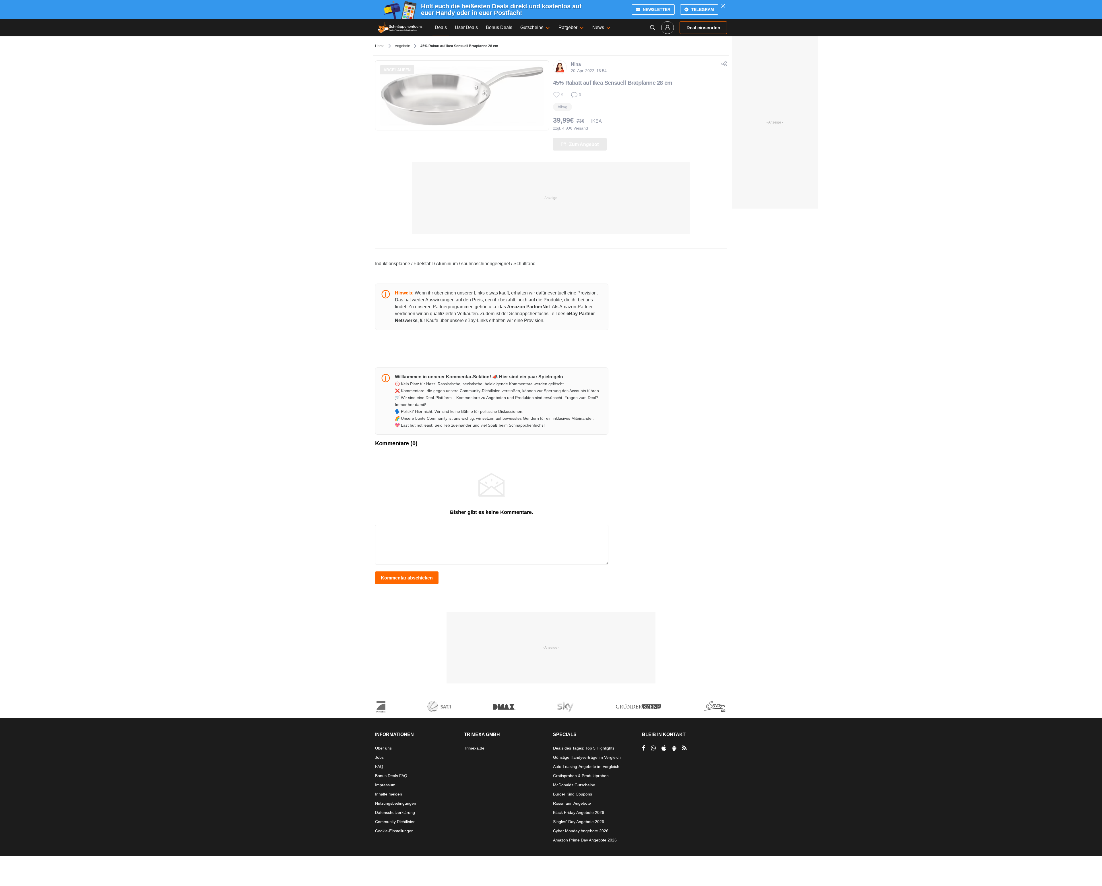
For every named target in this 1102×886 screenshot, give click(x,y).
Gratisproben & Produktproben (581, 775)
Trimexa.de (474, 748)
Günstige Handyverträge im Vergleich (587, 757)
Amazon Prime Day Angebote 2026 (585, 840)
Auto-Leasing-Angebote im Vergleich (586, 766)
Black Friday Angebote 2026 (578, 812)
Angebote (402, 46)
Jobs (379, 757)
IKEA (596, 121)
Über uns (383, 748)
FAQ (379, 766)
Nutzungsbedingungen (395, 803)
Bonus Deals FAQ (391, 775)
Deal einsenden (703, 27)
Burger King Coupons (572, 794)
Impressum (385, 785)
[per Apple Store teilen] (663, 748)
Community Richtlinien (395, 821)
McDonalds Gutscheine (574, 785)
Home (380, 46)
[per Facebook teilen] (643, 748)
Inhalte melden (388, 794)
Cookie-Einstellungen (394, 831)
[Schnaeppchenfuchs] (400, 27)
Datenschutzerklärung (395, 812)
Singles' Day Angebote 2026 (578, 821)
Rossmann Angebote (572, 803)
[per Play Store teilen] (674, 748)
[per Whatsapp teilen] (653, 748)
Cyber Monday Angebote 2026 (580, 831)
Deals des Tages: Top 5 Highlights (583, 748)
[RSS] (684, 748)
